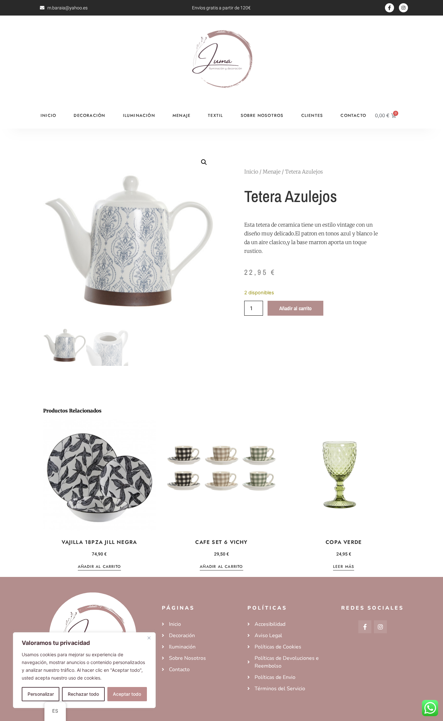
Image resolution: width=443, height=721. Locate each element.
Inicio (48, 115)
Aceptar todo (127, 694)
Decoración (89, 115)
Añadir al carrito (295, 308)
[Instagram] (403, 7)
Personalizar (41, 694)
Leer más (343, 567)
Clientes (312, 115)
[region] (84, 670)
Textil (215, 115)
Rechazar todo (83, 694)
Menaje (181, 115)
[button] (204, 162)
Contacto (353, 115)
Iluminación (139, 115)
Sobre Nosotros (262, 115)
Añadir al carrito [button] (99, 567)
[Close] (149, 638)
